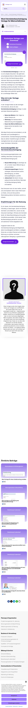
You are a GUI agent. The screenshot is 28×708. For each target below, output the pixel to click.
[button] (26, 681)
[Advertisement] (14, 260)
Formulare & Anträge (7, 646)
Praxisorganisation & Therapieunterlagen (12, 661)
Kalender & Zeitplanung (7, 629)
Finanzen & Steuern (6, 636)
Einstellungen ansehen (14, 703)
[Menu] (25, 4)
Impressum (20, 706)
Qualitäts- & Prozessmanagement (10, 643)
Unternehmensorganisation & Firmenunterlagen (9, 640)
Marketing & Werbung (7, 674)
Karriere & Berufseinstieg (8, 656)
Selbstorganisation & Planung (9, 626)
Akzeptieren (14, 695)
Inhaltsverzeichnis (9, 31)
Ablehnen (14, 699)
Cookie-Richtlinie (9, 706)
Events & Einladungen (7, 677)
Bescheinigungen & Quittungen (15, 14)
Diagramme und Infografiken (9, 672)
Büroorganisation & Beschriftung (10, 624)
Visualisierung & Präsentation (9, 669)
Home (2, 14)
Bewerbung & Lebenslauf (8, 659)
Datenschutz (15, 706)
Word (6, 14)
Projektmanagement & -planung (10, 621)
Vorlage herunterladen (12, 63)
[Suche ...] (23, 8)
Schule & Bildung (6, 654)
